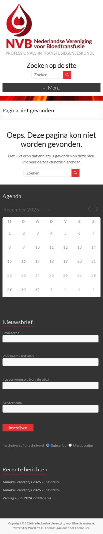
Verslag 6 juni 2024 (17, 498)
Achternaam (12, 402)
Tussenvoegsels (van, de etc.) (25, 379)
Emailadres (10, 333)
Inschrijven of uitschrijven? (23, 445)
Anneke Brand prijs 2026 (21, 482)
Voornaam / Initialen (18, 356)
